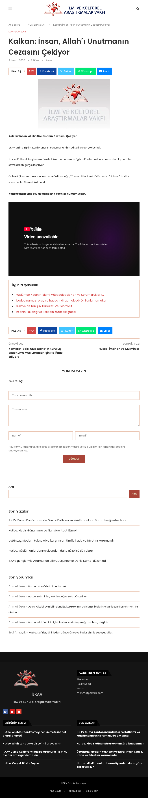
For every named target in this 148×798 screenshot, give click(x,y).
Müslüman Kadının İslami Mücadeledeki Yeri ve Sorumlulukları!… (60, 295)
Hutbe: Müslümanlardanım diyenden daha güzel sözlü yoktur (50, 551)
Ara (11, 487)
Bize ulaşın (83, 679)
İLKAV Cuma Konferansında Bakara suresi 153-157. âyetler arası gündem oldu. (35, 753)
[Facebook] (5, 711)
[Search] (138, 9)
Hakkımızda (84, 684)
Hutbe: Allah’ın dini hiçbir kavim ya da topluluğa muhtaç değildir (68, 622)
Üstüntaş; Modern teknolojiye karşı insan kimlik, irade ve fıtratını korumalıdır (61, 540)
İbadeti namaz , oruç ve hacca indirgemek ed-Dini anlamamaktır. (61, 300)
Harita (80, 688)
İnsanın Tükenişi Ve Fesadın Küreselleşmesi (46, 312)
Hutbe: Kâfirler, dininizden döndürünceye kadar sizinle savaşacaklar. (71, 632)
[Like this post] (32, 71)
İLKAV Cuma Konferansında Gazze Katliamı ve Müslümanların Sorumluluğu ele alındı (67, 520)
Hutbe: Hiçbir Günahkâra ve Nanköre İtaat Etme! (42, 530)
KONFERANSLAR (36, 24)
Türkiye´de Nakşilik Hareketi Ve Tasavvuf (44, 306)
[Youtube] (12, 711)
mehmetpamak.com (90, 693)
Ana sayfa (14, 24)
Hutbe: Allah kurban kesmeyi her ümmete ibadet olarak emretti (34, 733)
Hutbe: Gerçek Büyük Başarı (21, 763)
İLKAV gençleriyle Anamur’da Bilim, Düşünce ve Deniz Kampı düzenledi (57, 561)
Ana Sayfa (56, 791)
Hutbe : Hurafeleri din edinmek (47, 586)
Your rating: (15, 381)
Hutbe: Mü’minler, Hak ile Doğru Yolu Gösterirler (57, 596)
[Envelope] (18, 711)
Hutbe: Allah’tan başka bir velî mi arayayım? (32, 743)
